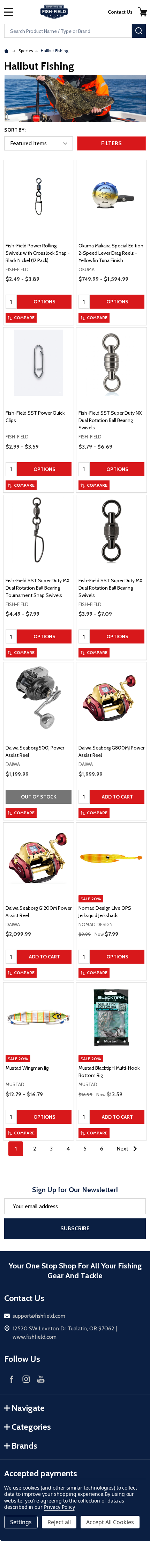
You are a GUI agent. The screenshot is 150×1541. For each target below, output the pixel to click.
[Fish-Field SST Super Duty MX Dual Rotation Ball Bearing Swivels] (111, 530)
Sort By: (14, 130)
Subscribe (75, 1228)
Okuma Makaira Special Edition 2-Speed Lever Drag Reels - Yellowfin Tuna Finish (110, 252)
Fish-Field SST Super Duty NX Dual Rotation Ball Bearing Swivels (110, 420)
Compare (24, 317)
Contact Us (120, 12)
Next (123, 1148)
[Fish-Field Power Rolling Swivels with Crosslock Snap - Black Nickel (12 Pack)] (39, 195)
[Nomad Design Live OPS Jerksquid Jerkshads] (111, 858)
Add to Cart (117, 797)
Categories (31, 1427)
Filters (111, 143)
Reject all (59, 1522)
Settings (21, 1522)
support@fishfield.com (39, 1316)
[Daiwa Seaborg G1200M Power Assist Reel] (39, 858)
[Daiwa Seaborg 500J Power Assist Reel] (39, 697)
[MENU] (8, 11)
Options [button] (44, 301)
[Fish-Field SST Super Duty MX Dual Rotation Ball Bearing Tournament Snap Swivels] (39, 530)
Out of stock (39, 797)
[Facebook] (11, 1379)
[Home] (7, 50)
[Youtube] (40, 1379)
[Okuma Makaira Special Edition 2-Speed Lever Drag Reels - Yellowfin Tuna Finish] (111, 195)
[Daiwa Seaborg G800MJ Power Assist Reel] (111, 697)
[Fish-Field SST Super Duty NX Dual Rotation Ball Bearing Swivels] (111, 363)
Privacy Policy (59, 1507)
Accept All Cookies (110, 1522)
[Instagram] (26, 1379)
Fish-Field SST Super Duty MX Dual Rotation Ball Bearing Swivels (110, 587)
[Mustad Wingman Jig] (39, 1018)
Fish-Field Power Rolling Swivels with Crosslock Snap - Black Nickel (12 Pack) (38, 252)
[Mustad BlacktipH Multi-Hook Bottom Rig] (111, 1018)
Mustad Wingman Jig (27, 1068)
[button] (142, 12)
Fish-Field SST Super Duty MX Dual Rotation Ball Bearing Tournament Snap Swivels (37, 587)
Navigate (28, 1408)
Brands (24, 1446)
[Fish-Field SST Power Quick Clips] (39, 363)
